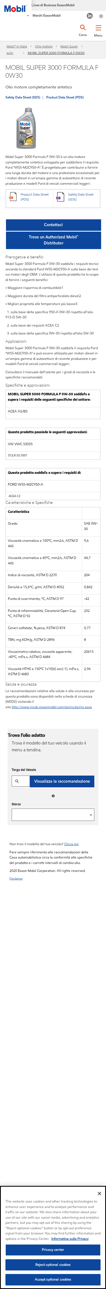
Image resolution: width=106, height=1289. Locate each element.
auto (10, 52)
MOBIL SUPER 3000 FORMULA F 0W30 (56, 52)
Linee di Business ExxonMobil (53, 5)
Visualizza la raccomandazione (62, 781)
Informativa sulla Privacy (70, 1238)
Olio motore (43, 46)
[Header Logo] (16, 6)
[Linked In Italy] (90, 16)
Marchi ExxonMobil (47, 15)
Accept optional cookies (53, 1279)
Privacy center (53, 1249)
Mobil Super (69, 46)
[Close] (99, 1194)
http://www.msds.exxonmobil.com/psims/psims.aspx (52, 707)
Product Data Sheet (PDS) (65, 97)
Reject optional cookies (53, 1264)
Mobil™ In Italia (17, 46)
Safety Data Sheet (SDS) (22, 97)
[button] (98, 30)
